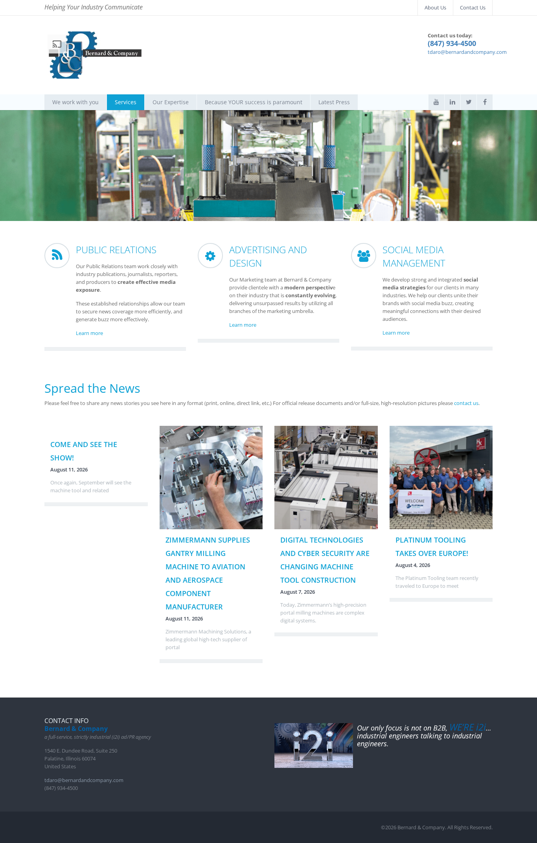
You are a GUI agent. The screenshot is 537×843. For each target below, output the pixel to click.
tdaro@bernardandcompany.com (467, 51)
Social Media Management (414, 256)
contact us (466, 403)
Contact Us (473, 7)
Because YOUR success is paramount (253, 102)
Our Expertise (171, 102)
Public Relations (116, 249)
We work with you (75, 102)
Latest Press (334, 102)
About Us (435, 7)
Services (125, 102)
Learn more (89, 333)
